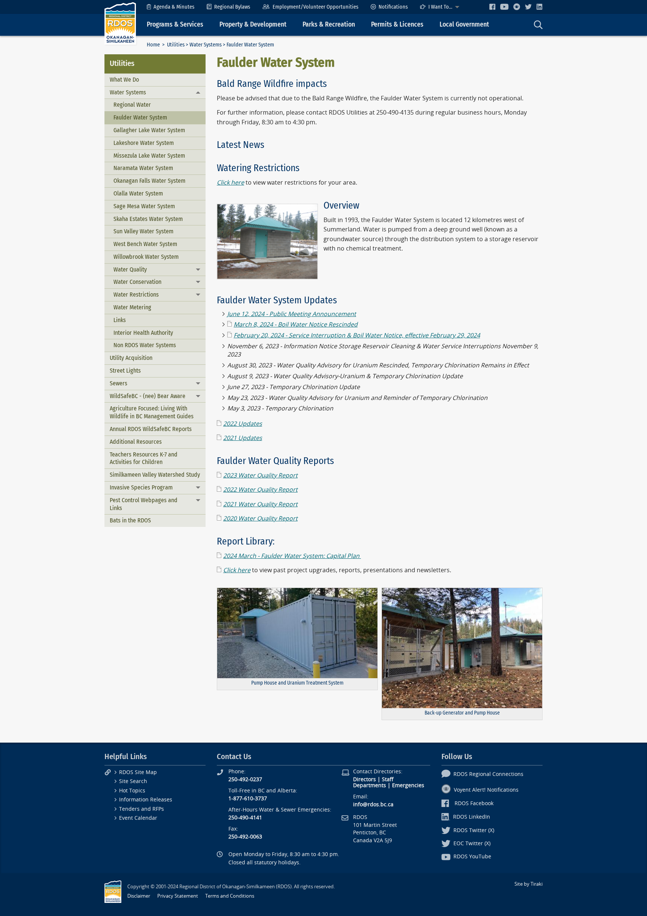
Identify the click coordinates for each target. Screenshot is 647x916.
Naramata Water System (143, 168)
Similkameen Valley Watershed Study (155, 474)
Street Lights (125, 370)
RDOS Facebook (474, 803)
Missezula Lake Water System (149, 155)
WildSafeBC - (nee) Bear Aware (147, 396)
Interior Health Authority (143, 332)
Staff (388, 779)
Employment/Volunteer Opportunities (315, 7)
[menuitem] (170, 7)
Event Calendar (138, 818)
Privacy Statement (177, 896)
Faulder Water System (140, 117)
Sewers (118, 383)
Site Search (133, 781)
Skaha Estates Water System (148, 218)
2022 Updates (242, 423)
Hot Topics (132, 791)
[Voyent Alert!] (516, 6)
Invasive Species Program (141, 487)
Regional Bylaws (232, 7)
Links (119, 320)
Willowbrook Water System (146, 256)
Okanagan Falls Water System (149, 180)
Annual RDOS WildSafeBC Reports (151, 429)
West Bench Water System (145, 244)
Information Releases (145, 800)
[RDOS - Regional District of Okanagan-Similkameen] (120, 23)
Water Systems (205, 45)
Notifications (393, 7)
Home (153, 45)
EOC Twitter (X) (471, 843)
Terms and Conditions (229, 896)
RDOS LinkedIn (471, 817)
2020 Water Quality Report (260, 518)
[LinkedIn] (540, 6)
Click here (236, 570)
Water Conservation (137, 281)
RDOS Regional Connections (488, 774)
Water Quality (130, 269)
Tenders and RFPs (141, 809)
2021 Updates (242, 438)
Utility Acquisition (131, 357)
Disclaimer (138, 896)
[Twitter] (528, 6)
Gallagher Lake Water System (149, 130)
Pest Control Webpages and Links (143, 504)
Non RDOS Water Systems (144, 345)
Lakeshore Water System (143, 142)
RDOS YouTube (472, 856)
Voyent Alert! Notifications (486, 790)
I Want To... (440, 7)
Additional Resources (136, 441)
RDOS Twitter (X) (473, 830)
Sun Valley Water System (143, 231)
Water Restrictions (136, 294)
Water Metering (132, 307)
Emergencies (408, 785)
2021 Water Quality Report (260, 504)
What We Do (124, 79)
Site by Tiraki (528, 884)
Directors (364, 779)
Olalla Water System (138, 193)
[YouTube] (504, 6)
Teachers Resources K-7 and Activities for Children (143, 458)
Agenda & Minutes (174, 7)
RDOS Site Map (138, 772)
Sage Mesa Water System (144, 206)
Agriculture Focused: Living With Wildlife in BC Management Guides (152, 412)
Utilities (176, 45)
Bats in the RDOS (130, 520)
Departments (369, 785)
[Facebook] (492, 6)
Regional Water (132, 104)
